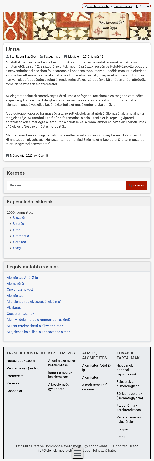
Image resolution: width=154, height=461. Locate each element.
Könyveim (124, 429)
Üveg (17, 248)
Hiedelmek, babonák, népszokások (127, 369)
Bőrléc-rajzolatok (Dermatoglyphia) (130, 396)
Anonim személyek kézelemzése (62, 363)
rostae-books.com (21, 361)
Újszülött (20, 218)
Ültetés (18, 224)
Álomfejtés (90, 377)
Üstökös (19, 242)
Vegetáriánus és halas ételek (129, 419)
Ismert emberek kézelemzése (60, 375)
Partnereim (15, 376)
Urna (16, 230)
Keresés (138, 185)
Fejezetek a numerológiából (128, 384)
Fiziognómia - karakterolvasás (129, 407)
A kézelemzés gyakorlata (58, 386)
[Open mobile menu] (77, 453)
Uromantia (21, 236)
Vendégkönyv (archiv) (23, 368)
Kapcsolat (14, 391)
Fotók (121, 437)
